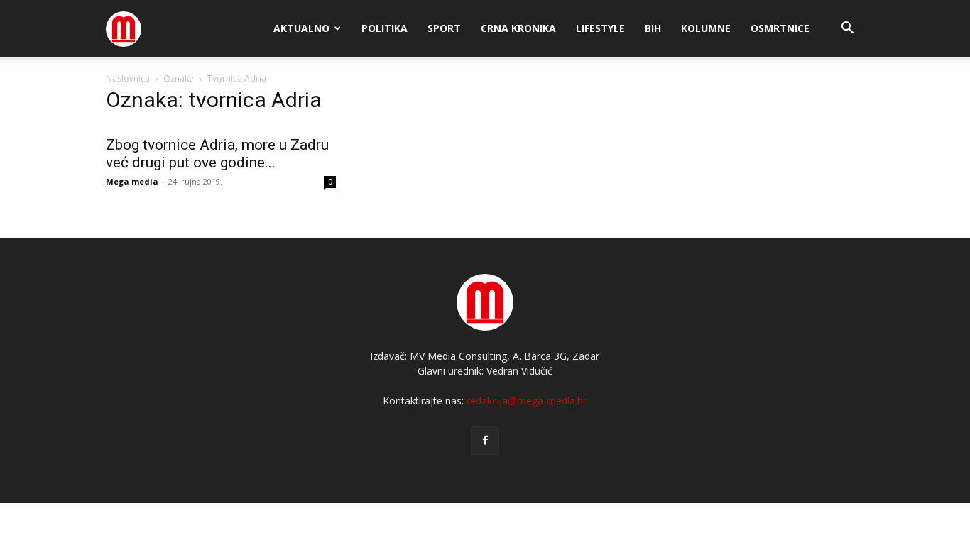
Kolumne (706, 28)
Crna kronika (518, 28)
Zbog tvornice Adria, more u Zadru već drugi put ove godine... (217, 153)
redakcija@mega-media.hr (527, 400)
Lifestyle (600, 28)
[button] (847, 29)
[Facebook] (485, 440)
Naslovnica (128, 78)
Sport (444, 28)
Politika (384, 28)
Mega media (132, 181)
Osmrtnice (780, 28)
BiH (653, 28)
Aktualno (301, 28)
